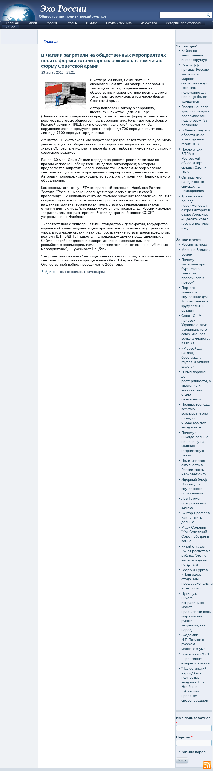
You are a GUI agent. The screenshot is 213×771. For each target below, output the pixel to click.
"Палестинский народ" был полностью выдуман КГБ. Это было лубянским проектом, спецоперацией (194, 684)
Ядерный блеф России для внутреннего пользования (194, 486)
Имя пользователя (193, 720)
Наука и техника (119, 23)
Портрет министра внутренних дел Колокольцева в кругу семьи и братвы (194, 299)
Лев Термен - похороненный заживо (194, 503)
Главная (12, 23)
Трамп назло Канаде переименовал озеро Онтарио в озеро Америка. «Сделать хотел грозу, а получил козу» (195, 212)
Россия (51, 23)
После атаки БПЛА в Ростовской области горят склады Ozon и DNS (194, 160)
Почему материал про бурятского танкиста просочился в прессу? (193, 271)
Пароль (184, 737)
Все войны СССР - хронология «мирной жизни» (195, 658)
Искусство (149, 23)
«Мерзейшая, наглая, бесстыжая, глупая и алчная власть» (195, 357)
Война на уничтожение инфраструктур (194, 55)
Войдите (48, 272)
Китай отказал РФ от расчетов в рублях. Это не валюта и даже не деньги (195, 555)
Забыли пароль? (195, 752)
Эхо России (63, 8)
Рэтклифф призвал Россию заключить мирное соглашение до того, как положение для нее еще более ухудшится (195, 83)
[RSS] (207, 765)
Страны (71, 23)
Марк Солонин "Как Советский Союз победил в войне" (195, 534)
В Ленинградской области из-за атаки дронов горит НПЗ (195, 137)
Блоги (32, 23)
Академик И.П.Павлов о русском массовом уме (193, 642)
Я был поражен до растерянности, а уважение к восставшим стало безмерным (196, 385)
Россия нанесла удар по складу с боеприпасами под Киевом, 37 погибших (195, 116)
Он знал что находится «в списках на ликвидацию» (192, 184)
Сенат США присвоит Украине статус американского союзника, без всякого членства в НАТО (195, 329)
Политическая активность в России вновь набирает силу (193, 467)
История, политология (183, 23)
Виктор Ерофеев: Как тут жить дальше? (196, 517)
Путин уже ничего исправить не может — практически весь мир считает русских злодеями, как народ (196, 611)
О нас (10, 27)
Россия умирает (195, 244)
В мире (91, 23)
